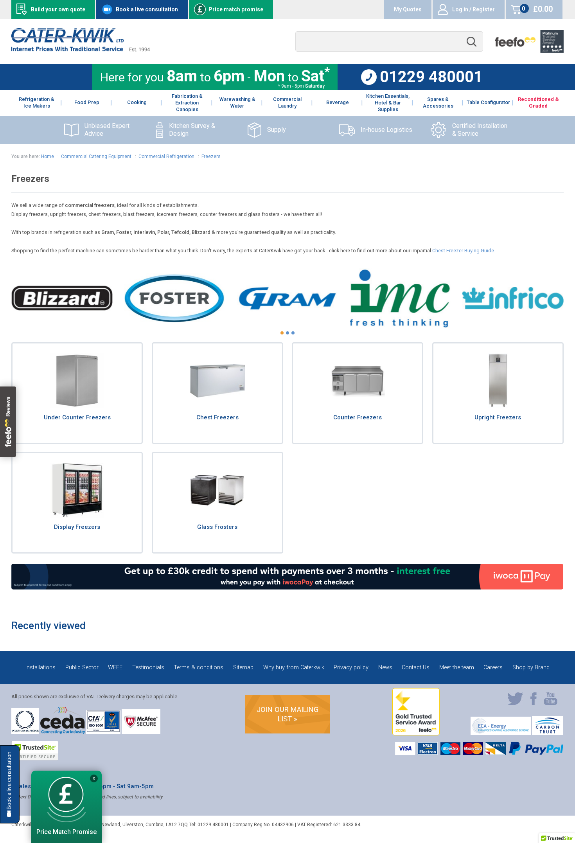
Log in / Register (473, 9)
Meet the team (456, 667)
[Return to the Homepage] (80, 49)
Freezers (211, 156)
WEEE (115, 667)
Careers (493, 667)
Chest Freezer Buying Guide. (463, 250)
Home (47, 156)
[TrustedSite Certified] (34, 750)
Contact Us (415, 667)
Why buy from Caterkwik (293, 667)
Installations (40, 667)
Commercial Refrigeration (167, 156)
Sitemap (243, 667)
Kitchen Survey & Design (192, 130)
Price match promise (235, 9)
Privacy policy (351, 667)
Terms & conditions (198, 667)
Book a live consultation (147, 9)
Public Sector (82, 667)
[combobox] (389, 42)
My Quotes (408, 9)
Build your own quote (58, 9)
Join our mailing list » (287, 714)
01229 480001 (431, 77)
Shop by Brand (531, 667)
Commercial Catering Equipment (96, 156)
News (385, 667)
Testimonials (148, 667)
